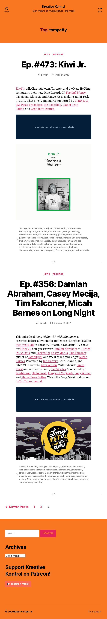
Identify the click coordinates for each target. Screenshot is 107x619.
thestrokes (39, 250)
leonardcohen (39, 473)
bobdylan (43, 466)
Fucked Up (43, 353)
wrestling (38, 482)
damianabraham (27, 469)
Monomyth (24, 241)
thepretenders (59, 479)
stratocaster (25, 247)
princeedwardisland (28, 244)
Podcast (58, 54)
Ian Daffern (50, 361)
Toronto (59, 250)
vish (46, 74)
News (47, 54)
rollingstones (45, 244)
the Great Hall (25, 345)
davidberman (25, 234)
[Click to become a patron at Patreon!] (30, 584)
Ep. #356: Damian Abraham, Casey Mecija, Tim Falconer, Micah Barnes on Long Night (53, 298)
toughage (69, 250)
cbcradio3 (42, 231)
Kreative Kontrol (53, 6)
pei (79, 241)
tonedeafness (26, 482)
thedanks (47, 247)
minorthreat (25, 476)
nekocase (70, 476)
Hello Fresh (39, 373)
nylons (22, 479)
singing (35, 479)
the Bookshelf (52, 105)
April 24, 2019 (62, 74)
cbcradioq (67, 466)
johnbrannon (25, 473)
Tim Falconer (77, 353)
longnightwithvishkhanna (58, 473)
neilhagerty (45, 241)
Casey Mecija (59, 353)
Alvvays (23, 228)
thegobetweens (60, 247)
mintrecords (81, 237)
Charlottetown (55, 231)
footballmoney (50, 234)
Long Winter (83, 373)
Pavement (72, 241)
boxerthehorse (35, 228)
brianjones (49, 228)
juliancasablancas (27, 237)
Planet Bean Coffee (33, 377)
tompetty (50, 250)
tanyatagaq (45, 479)
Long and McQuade (60, 373)
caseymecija (55, 466)
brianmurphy (60, 228)
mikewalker (68, 237)
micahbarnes (77, 473)
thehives (73, 247)
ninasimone (81, 476)
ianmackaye (64, 469)
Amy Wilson (49, 365)
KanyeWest (42, 237)
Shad (29, 479)
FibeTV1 (25, 349)
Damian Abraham (65, 349)
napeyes (35, 241)
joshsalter (77, 234)
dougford (37, 234)
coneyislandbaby (71, 231)
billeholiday (32, 466)
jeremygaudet (65, 234)
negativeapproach (55, 476)
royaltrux (57, 244)
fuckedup (40, 469)
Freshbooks (23, 373)
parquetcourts (59, 241)
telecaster (37, 247)
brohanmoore (74, 228)
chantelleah (78, 466)
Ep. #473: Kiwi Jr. (53, 64)
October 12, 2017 (62, 323)
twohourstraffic (82, 250)
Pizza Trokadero (32, 105)
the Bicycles (58, 369)
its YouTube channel (29, 381)
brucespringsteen (27, 231)
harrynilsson (51, 469)
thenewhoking (26, 250)
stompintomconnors (72, 244)
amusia (22, 466)
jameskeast (76, 469)
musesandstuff (39, 476)
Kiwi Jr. (20, 88)
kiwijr (51, 237)
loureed (58, 237)
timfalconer (72, 479)
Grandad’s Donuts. (43, 109)
